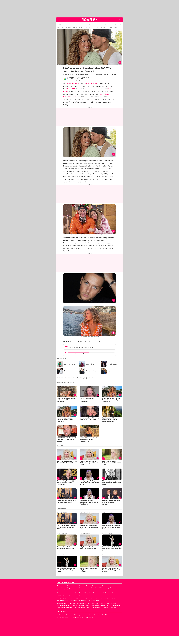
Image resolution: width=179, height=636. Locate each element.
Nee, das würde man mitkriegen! (78, 354)
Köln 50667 (71, 89)
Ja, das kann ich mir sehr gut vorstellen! (80, 347)
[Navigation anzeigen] (58, 20)
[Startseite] (89, 19)
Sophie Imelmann (73, 83)
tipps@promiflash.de (89, 378)
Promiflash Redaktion (81, 74)
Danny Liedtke (91, 83)
